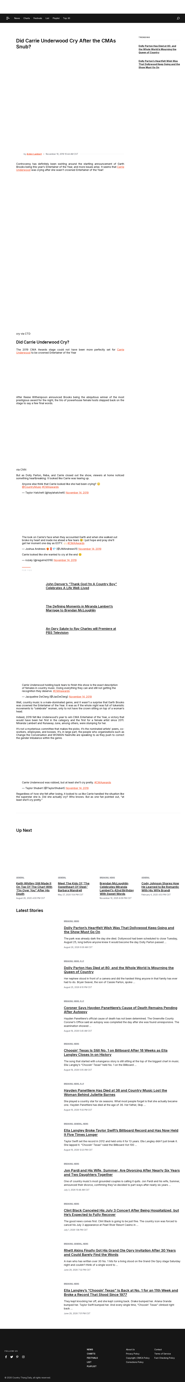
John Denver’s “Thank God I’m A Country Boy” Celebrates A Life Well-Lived (81, 586)
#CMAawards (50, 486)
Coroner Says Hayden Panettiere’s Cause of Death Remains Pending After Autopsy (120, 1010)
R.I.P (82, 961)
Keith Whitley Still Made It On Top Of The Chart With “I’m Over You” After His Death (34, 889)
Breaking (104, 877)
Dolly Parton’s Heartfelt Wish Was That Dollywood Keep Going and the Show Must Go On (159, 64)
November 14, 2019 (77, 492)
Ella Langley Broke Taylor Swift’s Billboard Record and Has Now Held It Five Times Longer (121, 1132)
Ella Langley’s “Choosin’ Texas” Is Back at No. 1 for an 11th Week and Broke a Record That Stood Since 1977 (121, 1292)
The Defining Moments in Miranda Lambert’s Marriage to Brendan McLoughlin (79, 608)
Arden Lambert (34, 154)
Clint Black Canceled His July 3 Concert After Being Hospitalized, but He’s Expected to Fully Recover (121, 1212)
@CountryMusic (31, 486)
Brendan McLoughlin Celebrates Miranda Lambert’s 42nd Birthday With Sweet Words (117, 889)
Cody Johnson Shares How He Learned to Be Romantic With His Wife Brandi (160, 887)
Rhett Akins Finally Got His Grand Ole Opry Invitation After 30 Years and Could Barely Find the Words (120, 1252)
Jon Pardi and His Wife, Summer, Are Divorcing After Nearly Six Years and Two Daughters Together (122, 1172)
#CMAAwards (75, 543)
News (112, 877)
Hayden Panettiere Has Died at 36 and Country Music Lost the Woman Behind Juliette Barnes (115, 1092)
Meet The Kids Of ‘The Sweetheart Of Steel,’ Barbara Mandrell (73, 887)
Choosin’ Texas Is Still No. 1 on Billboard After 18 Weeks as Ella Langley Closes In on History (116, 1052)
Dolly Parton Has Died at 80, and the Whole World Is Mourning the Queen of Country (157, 49)
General (20, 877)
